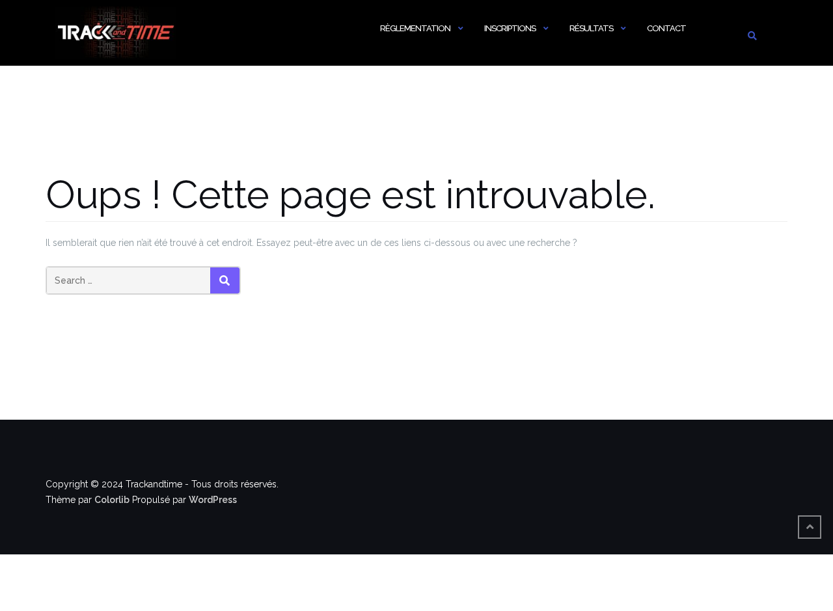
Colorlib (112, 500)
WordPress (213, 500)
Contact (666, 28)
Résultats (591, 28)
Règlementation (415, 28)
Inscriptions (510, 28)
